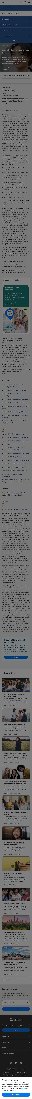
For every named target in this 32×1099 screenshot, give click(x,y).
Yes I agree (16, 1094)
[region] (16, 1088)
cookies (8, 1082)
